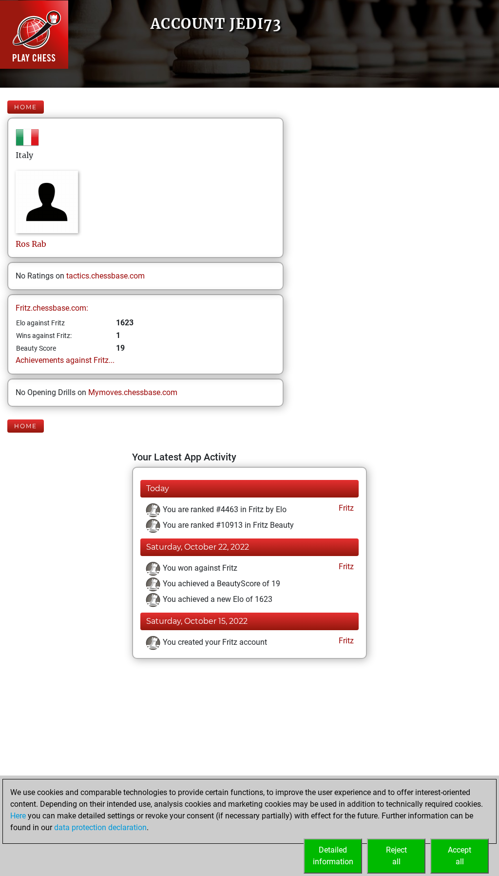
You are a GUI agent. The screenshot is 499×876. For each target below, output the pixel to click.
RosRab (31, 244)
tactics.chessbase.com (105, 275)
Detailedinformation (333, 855)
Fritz (345, 508)
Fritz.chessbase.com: (52, 308)
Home (25, 107)
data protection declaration (100, 827)
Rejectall (396, 855)
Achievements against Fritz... (65, 360)
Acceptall (459, 855)
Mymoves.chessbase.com (132, 392)
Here (18, 815)
